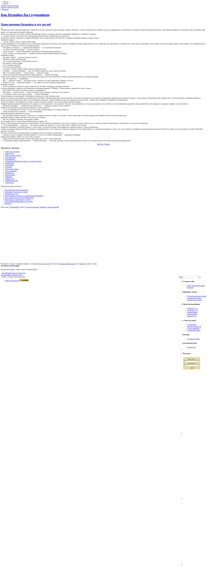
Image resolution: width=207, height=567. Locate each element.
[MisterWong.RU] (11, 181)
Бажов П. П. (191, 316)
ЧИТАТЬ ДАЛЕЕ (103, 144)
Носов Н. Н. (191, 347)
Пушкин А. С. (192, 308)
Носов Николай (53, 207)
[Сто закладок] (11, 171)
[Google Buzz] (10, 157)
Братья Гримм (192, 312)
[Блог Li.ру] (9, 179)
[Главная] (4, 9)
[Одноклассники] (12, 169)
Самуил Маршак (193, 328)
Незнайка (42, 207)
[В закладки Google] (13, 155)
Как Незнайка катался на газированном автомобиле (24, 196)
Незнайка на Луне (12, 194)
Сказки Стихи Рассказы (9, 6)
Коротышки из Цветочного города (18, 200)
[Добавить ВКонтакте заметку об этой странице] (23, 161)
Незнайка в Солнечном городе (16, 192)
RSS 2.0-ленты (43, 264)
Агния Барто (192, 325)
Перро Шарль (192, 314)
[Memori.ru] (9, 173)
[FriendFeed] (10, 159)
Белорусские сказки (194, 300)
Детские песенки (193, 339)
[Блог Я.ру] (9, 153)
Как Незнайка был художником (25, 15)
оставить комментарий (67, 264)
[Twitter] (8, 167)
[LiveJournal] (10, 175)
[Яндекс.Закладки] (12, 152)
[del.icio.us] (9, 183)
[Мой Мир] (9, 163)
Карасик (8, 203)
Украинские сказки (194, 298)
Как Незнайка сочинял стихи (11, 275)
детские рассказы (32, 207)
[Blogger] (8, 177)
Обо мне (190, 288)
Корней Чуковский (194, 326)
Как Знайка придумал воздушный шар (19, 198)
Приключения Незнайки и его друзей (26, 24)
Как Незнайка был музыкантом (16, 190)
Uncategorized (14, 207)
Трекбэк (82, 264)
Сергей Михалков (193, 330)
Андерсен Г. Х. (192, 310)
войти (12, 269)
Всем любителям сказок (196, 286)
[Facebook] (9, 165)
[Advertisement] (103, 229)
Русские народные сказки (196, 296)
